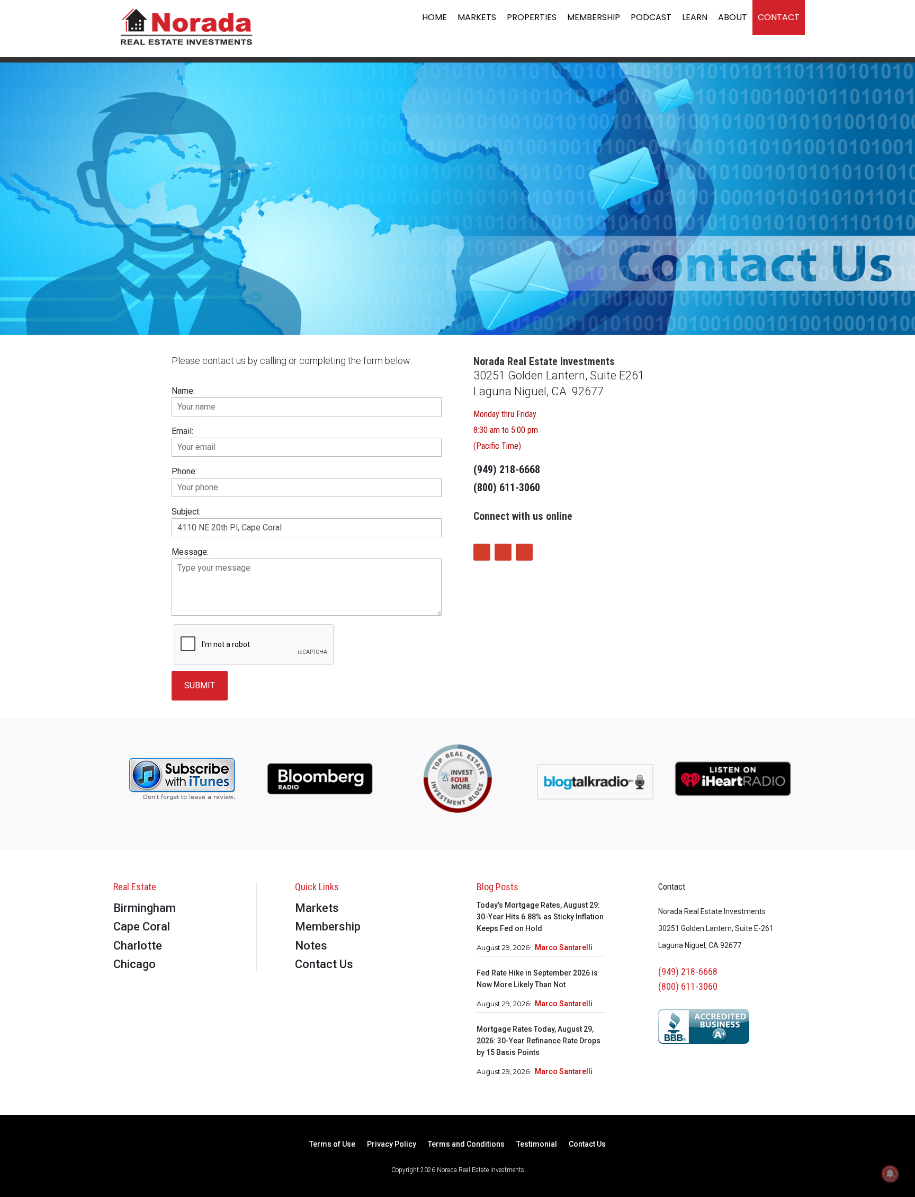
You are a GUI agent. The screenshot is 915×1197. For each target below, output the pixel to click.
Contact (779, 17)
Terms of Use (332, 1144)
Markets (476, 17)
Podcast (651, 17)
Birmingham (144, 908)
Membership (593, 17)
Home (434, 17)
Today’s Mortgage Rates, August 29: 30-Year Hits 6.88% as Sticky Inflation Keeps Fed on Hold (540, 917)
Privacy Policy (391, 1144)
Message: (190, 552)
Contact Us (324, 964)
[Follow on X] (503, 552)
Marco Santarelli (564, 947)
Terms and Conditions (466, 1144)
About (732, 17)
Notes (311, 945)
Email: (182, 431)
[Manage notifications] (890, 1173)
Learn (694, 17)
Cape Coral (141, 926)
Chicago (134, 964)
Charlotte (137, 945)
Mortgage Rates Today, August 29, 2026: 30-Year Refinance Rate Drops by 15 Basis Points (538, 1041)
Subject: (186, 512)
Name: (183, 391)
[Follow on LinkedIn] (524, 552)
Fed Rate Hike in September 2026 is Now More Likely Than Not (537, 979)
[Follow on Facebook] (481, 552)
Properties (532, 17)
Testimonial (536, 1144)
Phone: (184, 471)
